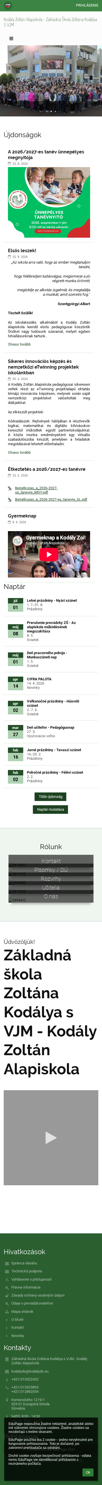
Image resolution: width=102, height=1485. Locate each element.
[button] (8, 5)
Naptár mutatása (50, 809)
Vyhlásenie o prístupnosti (31, 1279)
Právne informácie (26, 1287)
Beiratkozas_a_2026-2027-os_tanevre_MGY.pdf (36, 490)
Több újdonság (50, 796)
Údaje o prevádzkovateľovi (32, 1303)
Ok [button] (88, 1472)
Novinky (17, 1336)
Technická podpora (26, 1271)
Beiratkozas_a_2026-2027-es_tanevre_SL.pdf (51, 499)
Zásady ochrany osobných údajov (38, 1295)
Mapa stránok (22, 1311)
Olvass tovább (19, 345)
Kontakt (17, 1327)
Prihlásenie (87, 5)
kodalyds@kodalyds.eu (29, 1371)
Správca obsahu (24, 1263)
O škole (17, 1319)
